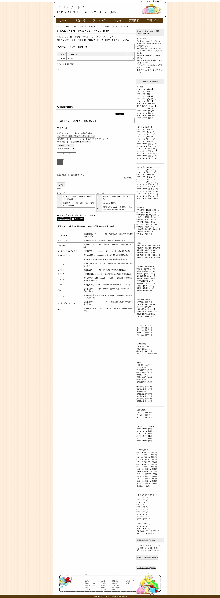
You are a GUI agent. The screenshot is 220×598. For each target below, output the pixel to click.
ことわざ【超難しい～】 (145, 307)
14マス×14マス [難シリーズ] (146, 153)
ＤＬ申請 (103, 585)
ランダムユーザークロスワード (147, 531)
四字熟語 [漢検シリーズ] (145, 281)
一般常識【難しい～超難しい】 (147, 304)
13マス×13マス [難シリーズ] (146, 151)
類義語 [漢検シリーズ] (145, 288)
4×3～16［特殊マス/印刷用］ (147, 455)
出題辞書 (114, 580)
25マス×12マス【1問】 (144, 438)
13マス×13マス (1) (143, 521)
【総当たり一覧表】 (143, 486)
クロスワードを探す (90, 583)
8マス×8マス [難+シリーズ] (146, 179)
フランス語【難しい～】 (145, 417)
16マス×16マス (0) (143, 528)
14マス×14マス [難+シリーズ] (147, 194)
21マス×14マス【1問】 (144, 434)
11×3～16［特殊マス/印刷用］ (147, 471)
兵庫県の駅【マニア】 (144, 399)
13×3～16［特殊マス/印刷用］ (147, 476)
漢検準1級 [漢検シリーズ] (145, 271)
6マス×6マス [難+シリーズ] (146, 174)
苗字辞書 (114, 583)
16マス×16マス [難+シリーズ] (147, 198)
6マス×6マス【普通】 (144, 94)
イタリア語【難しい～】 (145, 412)
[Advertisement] (96, 86)
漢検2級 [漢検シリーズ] (145, 274)
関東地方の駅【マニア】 (145, 372)
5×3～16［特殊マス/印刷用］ (147, 457)
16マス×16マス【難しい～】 (146, 118)
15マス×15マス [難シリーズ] (146, 156)
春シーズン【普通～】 (144, 328)
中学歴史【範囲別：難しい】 (146, 217)
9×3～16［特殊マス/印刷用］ (147, 467)
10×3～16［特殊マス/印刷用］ (147, 469)
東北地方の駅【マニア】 (145, 367)
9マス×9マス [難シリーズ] (145, 141)
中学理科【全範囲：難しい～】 (147, 222)
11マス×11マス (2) (143, 516)
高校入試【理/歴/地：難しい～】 (148, 231)
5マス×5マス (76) (142, 502)
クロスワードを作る (90, 585)
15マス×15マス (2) (143, 526)
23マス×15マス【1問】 (144, 436)
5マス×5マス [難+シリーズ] (146, 172)
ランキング (99, 20)
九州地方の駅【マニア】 (145, 382)
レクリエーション (130, 580)
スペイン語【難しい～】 (145, 415)
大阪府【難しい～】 (143, 349)
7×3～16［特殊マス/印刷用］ (147, 462)
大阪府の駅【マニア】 (144, 396)
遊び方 (127, 583)
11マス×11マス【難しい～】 (146, 106)
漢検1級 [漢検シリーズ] (145, 269)
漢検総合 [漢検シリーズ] (145, 290)
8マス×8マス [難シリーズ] (145, 139)
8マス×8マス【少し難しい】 (146, 99)
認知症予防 (115, 589)
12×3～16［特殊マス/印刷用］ (147, 474)
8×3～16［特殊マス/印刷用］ (147, 464)
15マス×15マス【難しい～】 (146, 115)
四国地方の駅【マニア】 (145, 377)
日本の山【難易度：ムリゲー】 (147, 316)
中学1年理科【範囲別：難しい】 (148, 210)
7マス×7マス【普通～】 (145, 96)
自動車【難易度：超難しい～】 (147, 314)
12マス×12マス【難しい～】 (146, 108)
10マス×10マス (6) (143, 514)
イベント (103, 580)
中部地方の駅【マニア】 (145, 370)
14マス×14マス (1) (143, 524)
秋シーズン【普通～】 (144, 332)
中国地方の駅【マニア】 (145, 379)
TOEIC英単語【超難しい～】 (146, 311)
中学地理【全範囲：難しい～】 (147, 227)
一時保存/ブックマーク (65, 145)
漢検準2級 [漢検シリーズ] (145, 276)
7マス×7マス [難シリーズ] (145, 137)
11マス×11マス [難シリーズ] (146, 146)
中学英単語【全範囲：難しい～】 (148, 229)
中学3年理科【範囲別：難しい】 (148, 215)
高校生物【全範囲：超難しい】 (147, 253)
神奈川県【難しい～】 (144, 351)
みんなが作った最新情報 (145, 533)
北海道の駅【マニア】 (144, 387)
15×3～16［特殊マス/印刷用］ (147, 481)
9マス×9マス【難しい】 (145, 101)
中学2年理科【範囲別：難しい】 (148, 212)
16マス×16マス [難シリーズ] (146, 158)
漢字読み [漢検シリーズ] (145, 283)
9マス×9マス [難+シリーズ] (146, 182)
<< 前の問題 (62, 128)
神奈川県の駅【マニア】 (145, 391)
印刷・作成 (153, 20)
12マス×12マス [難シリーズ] (146, 149)
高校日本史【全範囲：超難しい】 (148, 245)
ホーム (63, 20)
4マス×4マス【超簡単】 (145, 89)
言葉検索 (134, 20)
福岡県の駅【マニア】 (144, 401)
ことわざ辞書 (115, 585)
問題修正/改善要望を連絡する (147, 557)
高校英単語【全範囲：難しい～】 (148, 255)
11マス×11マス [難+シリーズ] (146, 186)
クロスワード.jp (71, 7)
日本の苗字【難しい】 (144, 302)
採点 (61, 184)
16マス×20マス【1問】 (144, 429)
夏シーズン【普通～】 (144, 330)
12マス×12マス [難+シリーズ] (147, 189)
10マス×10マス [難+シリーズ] (147, 184)
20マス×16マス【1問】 (144, 431)
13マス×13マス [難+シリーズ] (147, 191)
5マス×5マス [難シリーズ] (145, 132)
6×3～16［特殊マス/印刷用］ (147, 459)
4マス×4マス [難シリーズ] (145, 129)
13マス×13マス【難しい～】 (146, 111)
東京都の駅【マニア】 (144, 389)
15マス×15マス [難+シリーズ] (147, 196)
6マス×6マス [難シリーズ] (145, 134)
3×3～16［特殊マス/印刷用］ (147, 452)
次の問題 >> (129, 178)
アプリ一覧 (87, 589)
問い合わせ (103, 589)
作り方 (117, 20)
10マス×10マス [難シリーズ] (146, 144)
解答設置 (103, 587)
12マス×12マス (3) (143, 519)
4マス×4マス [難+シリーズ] (146, 170)
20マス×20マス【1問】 (144, 441)
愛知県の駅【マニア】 (144, 394)
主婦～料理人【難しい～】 (146, 309)
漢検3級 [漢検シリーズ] (145, 278)
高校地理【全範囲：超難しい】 (147, 250)
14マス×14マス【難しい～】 (146, 113)
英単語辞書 (115, 582)
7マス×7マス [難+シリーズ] (146, 177)
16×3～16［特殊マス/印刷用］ (147, 483)
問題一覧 (80, 20)
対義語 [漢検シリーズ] (145, 286)
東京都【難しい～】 (143, 346)
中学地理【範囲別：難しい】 (146, 219)
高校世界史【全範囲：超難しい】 (148, 248)
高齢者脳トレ (129, 582)
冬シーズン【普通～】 (144, 335)
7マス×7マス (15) (142, 507)
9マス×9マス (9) (142, 512)
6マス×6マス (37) (142, 504)
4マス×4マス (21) (142, 500)
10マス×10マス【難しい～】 (146, 103)
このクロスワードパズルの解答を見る (70, 175)
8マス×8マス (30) (142, 509)
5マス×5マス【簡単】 (144, 91)
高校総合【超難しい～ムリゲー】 (148, 257)
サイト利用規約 (116, 587)
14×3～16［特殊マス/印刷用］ (147, 479)
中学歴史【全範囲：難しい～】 (147, 224)
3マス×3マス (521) (143, 497)
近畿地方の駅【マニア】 (145, 375)
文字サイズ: (61, 142)
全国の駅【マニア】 (143, 365)
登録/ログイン (158, 1)
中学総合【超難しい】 (144, 234)
